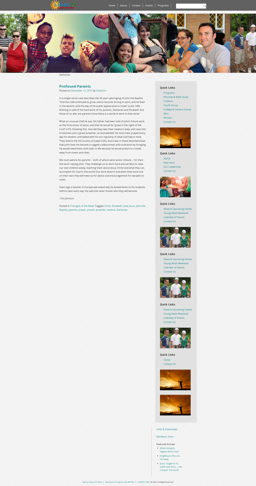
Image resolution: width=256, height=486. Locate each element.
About (123, 5)
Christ (107, 206)
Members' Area (164, 436)
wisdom (111, 209)
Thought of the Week (82, 206)
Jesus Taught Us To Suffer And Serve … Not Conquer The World (171, 467)
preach (91, 209)
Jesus (132, 206)
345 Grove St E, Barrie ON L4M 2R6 (119, 482)
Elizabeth (117, 206)
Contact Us (170, 122)
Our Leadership (172, 166)
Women (168, 117)
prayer (82, 209)
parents (72, 209)
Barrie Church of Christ (92, 482)
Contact (136, 5)
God (125, 206)
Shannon (101, 90)
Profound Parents (75, 86)
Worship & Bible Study (176, 97)
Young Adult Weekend (176, 213)
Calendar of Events (174, 217)
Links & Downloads (166, 429)
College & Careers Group (177, 109)
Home (112, 5)
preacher (101, 209)
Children (168, 101)
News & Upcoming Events (178, 209)
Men (166, 113)
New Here (169, 162)
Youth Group (171, 105)
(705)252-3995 (144, 482)
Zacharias (122, 209)
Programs (163, 5)
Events (149, 5)
